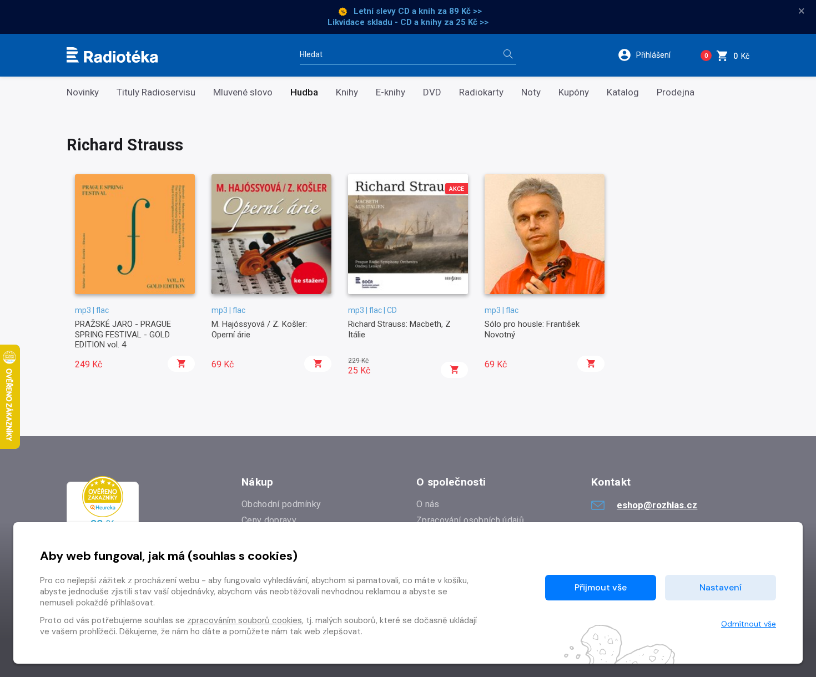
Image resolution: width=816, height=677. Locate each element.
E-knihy (390, 92)
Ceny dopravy (268, 520)
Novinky (83, 92)
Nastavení (720, 587)
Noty (531, 92)
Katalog (623, 92)
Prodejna (675, 92)
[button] (651, 55)
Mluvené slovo (243, 92)
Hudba (304, 92)
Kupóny (573, 92)
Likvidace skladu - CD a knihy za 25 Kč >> (408, 22)
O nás (428, 504)
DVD (432, 92)
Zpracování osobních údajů (470, 520)
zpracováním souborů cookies (244, 620)
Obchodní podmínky (281, 504)
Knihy (347, 92)
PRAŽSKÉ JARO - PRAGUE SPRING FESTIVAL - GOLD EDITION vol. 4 (123, 334)
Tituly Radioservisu (156, 92)
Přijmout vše (601, 587)
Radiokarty (481, 92)
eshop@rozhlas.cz (657, 505)
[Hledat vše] (508, 55)
